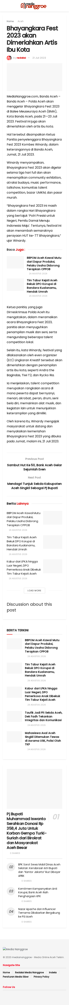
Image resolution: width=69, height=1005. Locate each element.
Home (10, 21)
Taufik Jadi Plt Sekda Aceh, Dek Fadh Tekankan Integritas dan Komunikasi (43, 716)
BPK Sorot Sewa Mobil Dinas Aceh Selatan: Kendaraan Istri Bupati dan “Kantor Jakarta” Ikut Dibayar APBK (39, 870)
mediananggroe (22, 957)
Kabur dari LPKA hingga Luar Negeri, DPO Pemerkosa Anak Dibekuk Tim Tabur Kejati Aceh (24, 567)
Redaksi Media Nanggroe (29, 972)
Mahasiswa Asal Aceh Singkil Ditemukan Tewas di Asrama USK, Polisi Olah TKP (43, 738)
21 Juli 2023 (39, 58)
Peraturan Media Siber (16, 976)
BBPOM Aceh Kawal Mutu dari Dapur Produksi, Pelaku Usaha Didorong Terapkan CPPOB (44, 263)
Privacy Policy (41, 976)
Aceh (21, 21)
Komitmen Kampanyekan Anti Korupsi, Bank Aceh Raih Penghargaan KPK (37, 892)
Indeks (53, 972)
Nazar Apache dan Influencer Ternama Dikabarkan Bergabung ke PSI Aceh (39, 912)
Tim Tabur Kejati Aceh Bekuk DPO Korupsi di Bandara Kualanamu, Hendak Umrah (42, 286)
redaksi (21, 58)
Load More (34, 590)
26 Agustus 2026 (37, 273)
